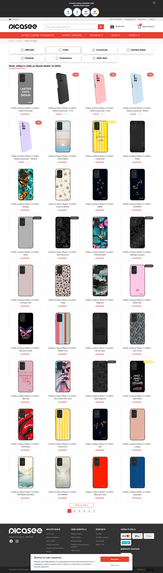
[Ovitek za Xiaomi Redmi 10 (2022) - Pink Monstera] (100, 232)
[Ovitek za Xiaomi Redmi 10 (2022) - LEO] (100, 424)
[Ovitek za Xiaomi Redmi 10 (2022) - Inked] (63, 280)
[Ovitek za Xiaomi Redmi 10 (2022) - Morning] (25, 376)
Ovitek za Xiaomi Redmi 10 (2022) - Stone (25, 253)
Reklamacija (75, 550)
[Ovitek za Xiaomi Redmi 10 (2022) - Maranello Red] (100, 472)
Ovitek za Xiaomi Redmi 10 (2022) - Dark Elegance (100, 397)
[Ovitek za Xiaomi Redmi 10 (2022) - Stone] (25, 232)
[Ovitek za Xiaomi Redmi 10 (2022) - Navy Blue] (137, 472)
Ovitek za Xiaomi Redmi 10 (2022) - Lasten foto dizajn (25, 109)
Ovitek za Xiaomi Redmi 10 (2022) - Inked (63, 301)
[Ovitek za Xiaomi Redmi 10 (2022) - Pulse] (137, 136)
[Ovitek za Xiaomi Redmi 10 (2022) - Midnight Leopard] (137, 232)
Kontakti (98, 534)
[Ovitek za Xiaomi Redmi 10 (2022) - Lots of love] (137, 328)
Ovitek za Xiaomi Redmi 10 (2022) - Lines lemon (63, 445)
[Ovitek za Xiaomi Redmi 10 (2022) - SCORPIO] (137, 184)
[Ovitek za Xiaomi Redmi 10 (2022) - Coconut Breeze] (63, 184)
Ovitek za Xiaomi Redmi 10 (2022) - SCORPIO (137, 205)
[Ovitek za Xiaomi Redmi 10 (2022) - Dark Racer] (137, 376)
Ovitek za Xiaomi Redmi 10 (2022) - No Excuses (100, 349)
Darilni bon (50, 534)
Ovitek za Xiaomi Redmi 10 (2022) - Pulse (137, 157)
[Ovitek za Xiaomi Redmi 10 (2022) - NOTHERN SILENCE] (25, 472)
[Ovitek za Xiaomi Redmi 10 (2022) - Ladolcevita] (100, 136)
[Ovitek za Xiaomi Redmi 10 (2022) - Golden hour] (63, 328)
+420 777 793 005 (115, 19)
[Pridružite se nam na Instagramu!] (17, 541)
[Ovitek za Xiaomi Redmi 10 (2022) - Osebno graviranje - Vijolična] (25, 136)
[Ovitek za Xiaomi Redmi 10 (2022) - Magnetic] (100, 280)
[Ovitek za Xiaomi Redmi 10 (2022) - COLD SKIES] (63, 136)
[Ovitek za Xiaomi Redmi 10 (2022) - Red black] (25, 424)
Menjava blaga (76, 541)
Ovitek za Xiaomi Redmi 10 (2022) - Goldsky (25, 205)
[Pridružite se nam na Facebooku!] (11, 541)
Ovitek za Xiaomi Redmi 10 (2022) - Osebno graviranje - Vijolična (25, 157)
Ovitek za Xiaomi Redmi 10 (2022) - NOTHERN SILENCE (25, 493)
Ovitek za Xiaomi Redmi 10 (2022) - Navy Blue (137, 493)
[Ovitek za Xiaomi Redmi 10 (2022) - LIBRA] (100, 184)
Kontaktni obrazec (102, 537)
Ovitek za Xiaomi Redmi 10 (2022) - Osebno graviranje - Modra (137, 109)
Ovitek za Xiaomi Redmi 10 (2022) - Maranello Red (100, 493)
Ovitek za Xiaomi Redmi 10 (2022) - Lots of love (137, 349)
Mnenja (48, 551)
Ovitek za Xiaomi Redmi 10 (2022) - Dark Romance (63, 253)
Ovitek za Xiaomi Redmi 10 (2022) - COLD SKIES (63, 157)
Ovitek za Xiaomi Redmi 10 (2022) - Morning (25, 397)
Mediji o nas (100, 544)
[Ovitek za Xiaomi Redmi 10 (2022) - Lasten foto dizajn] (25, 88)
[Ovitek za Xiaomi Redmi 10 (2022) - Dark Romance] (63, 232)
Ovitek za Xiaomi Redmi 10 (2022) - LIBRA (100, 205)
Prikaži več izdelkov (81, 505)
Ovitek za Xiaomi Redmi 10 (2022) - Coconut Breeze (63, 205)
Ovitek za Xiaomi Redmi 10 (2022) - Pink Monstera (100, 253)
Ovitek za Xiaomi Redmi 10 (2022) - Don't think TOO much (63, 397)
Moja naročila (75, 537)
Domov (11, 41)
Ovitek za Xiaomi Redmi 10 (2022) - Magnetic (100, 301)
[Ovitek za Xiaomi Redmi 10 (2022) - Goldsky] (25, 184)
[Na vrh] (3, 570)
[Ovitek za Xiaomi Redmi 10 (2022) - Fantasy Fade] (25, 280)
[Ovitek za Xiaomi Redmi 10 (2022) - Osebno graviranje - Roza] (100, 88)
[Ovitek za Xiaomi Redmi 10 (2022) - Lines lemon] (63, 424)
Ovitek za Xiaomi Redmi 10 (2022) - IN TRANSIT (63, 493)
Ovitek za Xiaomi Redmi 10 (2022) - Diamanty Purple (25, 349)
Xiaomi (19, 41)
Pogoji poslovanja (52, 544)
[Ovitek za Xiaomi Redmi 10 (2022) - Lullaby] (137, 424)
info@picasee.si (129, 19)
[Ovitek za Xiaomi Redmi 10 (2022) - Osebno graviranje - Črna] (63, 88)
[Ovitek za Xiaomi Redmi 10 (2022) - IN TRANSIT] (63, 472)
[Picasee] (23, 26)
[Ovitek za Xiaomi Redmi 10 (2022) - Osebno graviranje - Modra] (137, 88)
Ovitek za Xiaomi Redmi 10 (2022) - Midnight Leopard (137, 253)
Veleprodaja (100, 541)
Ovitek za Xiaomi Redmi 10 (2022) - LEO (100, 445)
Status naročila (76, 534)
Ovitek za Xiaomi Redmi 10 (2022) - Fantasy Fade (25, 301)
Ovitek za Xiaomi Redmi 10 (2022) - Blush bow (137, 301)
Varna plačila (50, 541)
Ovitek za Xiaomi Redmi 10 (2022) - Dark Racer (137, 397)
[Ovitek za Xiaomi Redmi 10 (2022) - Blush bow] (137, 280)
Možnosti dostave (52, 537)
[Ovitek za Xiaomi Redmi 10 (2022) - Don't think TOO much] (63, 376)
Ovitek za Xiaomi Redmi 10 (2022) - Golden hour (63, 349)
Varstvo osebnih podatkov (55, 548)
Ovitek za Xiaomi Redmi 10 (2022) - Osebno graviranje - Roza (100, 109)
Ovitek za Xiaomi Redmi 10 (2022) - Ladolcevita (100, 157)
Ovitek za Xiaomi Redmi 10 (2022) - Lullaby (137, 445)
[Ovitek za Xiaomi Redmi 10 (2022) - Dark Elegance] (100, 376)
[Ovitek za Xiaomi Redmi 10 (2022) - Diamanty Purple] (25, 328)
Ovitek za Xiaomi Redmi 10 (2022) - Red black (25, 445)
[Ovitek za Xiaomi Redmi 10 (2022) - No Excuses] (100, 328)
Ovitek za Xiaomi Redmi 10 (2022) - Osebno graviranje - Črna (63, 109)
